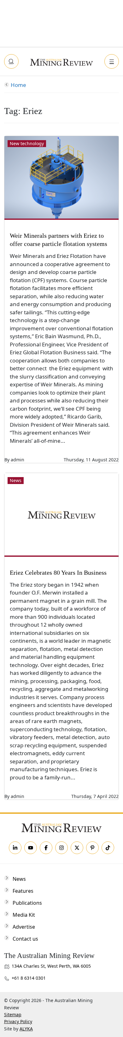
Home (18, 84)
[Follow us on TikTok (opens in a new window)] (108, 848)
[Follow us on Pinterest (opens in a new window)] (92, 848)
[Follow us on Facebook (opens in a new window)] (46, 848)
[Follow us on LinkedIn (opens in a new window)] (15, 848)
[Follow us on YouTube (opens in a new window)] (31, 848)
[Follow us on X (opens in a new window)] (77, 848)
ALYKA (26, 1029)
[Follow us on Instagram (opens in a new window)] (61, 848)
